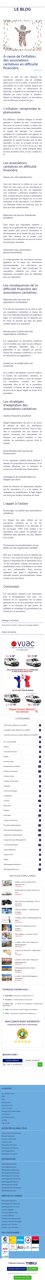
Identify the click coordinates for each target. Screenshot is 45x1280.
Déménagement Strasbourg (11, 1188)
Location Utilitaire (8, 1216)
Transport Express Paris (10, 1213)
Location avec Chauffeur (10, 1227)
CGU (3, 1096)
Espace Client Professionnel (11, 1133)
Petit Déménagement (9, 1201)
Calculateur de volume (9, 1154)
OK (40, 1064)
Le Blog (4, 1120)
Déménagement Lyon (9, 1167)
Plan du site (6, 1123)
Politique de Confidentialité (11, 1111)
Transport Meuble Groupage (11, 1221)
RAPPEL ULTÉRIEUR (32, 1060)
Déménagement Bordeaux (11, 1170)
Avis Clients (6, 1114)
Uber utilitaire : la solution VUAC (26, 934)
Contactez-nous (7, 1105)
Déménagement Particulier (11, 1204)
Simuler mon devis (22, 1277)
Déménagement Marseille (10, 1173)
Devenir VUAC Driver (9, 1139)
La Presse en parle (8, 1117)
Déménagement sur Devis (11, 1207)
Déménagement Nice (9, 1191)
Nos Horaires (6, 1102)
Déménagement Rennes (10, 1182)
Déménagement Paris (9, 1164)
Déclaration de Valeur (9, 1145)
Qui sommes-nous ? (8, 1094)
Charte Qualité (7, 1142)
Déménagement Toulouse (11, 1176)
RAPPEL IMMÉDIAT (12, 1060)
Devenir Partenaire (8, 1136)
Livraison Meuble (7, 1210)
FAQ (3, 1099)
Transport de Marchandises (11, 1219)
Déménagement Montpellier (11, 1179)
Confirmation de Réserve (10, 1148)
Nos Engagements (8, 1151)
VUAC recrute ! (7, 1108)
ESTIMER (33, 1269)
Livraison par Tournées (9, 1224)
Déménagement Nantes (10, 1185)
